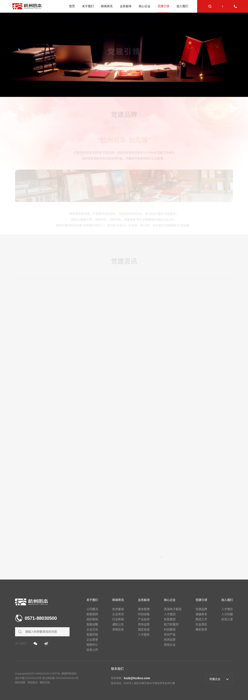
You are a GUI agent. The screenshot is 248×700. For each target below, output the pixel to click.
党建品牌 (141, 85)
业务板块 (125, 6)
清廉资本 (159, 85)
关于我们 (88, 6)
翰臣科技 (45, 682)
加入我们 (182, 6)
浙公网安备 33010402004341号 (60, 678)
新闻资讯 (107, 6)
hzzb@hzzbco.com (137, 678)
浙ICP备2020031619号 (28, 678)
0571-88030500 (41, 618)
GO (168, 554)
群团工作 (178, 85)
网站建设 (32, 682)
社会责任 (197, 85)
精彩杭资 (216, 85)
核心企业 (144, 6)
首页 (72, 6)
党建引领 (163, 6)
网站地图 (20, 682)
